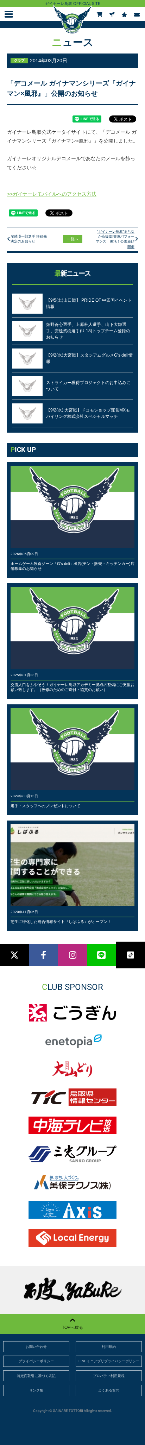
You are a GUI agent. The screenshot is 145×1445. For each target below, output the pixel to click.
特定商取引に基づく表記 (36, 1376)
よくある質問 (108, 1390)
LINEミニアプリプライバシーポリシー (108, 1361)
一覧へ (72, 239)
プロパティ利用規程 (109, 1376)
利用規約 (109, 1347)
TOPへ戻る (72, 1327)
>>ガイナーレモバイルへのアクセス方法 (51, 194)
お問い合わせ (36, 1347)
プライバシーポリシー (36, 1361)
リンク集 (36, 1390)
